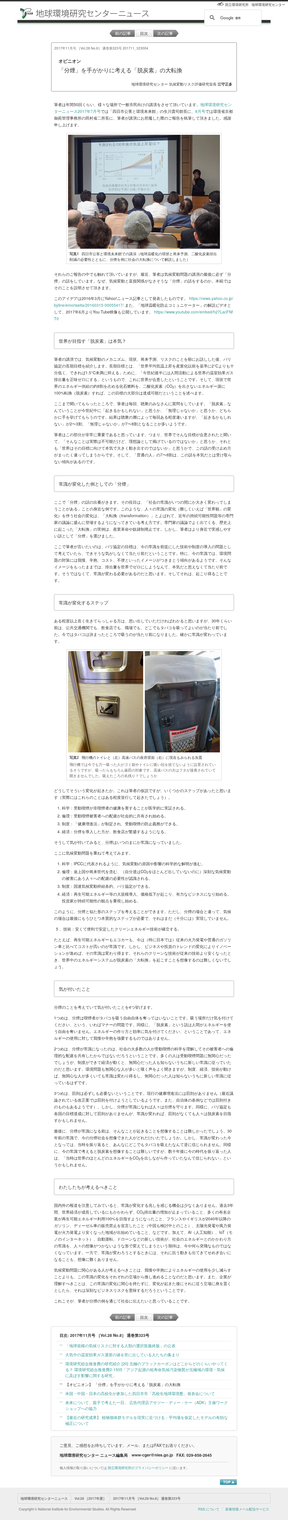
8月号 (200, 111)
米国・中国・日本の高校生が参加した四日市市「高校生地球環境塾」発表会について (140, 1393)
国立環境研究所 (237, 4)
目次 (144, 33)
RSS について (208, 1508)
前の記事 (123, 33)
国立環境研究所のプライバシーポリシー (138, 1467)
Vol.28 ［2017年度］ (90, 1498)
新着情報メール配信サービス (247, 1508)
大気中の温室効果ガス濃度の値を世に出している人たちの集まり (122, 1354)
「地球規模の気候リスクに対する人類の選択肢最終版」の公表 (120, 1345)
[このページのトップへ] (228, 1482)
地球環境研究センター (268, 4)
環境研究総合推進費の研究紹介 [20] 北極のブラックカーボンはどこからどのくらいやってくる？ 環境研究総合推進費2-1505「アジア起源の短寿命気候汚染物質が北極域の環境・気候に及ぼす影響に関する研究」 (146, 1369)
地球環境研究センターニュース (44, 1498)
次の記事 (165, 33)
